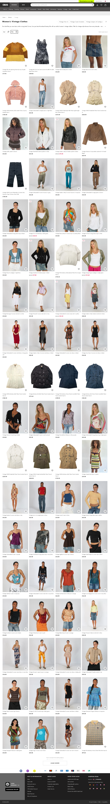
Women (10, 17)
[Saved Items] (101, 4)
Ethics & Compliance (32, 796)
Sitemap (29, 791)
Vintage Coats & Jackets (77, 22)
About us (50, 779)
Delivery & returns (31, 784)
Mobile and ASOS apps (73, 779)
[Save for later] (26, 66)
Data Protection (30, 793)
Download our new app (86, 1)
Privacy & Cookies (93, 802)
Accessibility (104, 802)
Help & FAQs (99, 1)
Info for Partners (71, 789)
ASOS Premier (30, 786)
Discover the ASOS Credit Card (75, 791)
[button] (90, 784)
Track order (30, 781)
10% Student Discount (32, 789)
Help (28, 779)
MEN (23, 5)
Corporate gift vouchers (73, 784)
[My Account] (97, 4)
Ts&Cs (99, 802)
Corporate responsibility (53, 784)
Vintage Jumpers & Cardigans (94, 22)
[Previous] (57, 22)
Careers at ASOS (51, 781)
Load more (55, 763)
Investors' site (51, 786)
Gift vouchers (71, 781)
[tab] (5, 9)
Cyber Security (51, 789)
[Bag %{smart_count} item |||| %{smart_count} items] (105, 4)
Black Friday (70, 786)
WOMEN (14, 5)
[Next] (106, 22)
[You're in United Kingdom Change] (105, 1)
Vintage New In (63, 22)
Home (4, 17)
